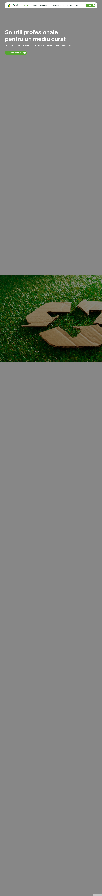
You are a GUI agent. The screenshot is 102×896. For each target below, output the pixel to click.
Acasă (26, 5)
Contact (89, 5)
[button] (97, 895)
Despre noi (34, 5)
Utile (76, 5)
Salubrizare (43, 5)
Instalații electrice (57, 5)
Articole (69, 5)
